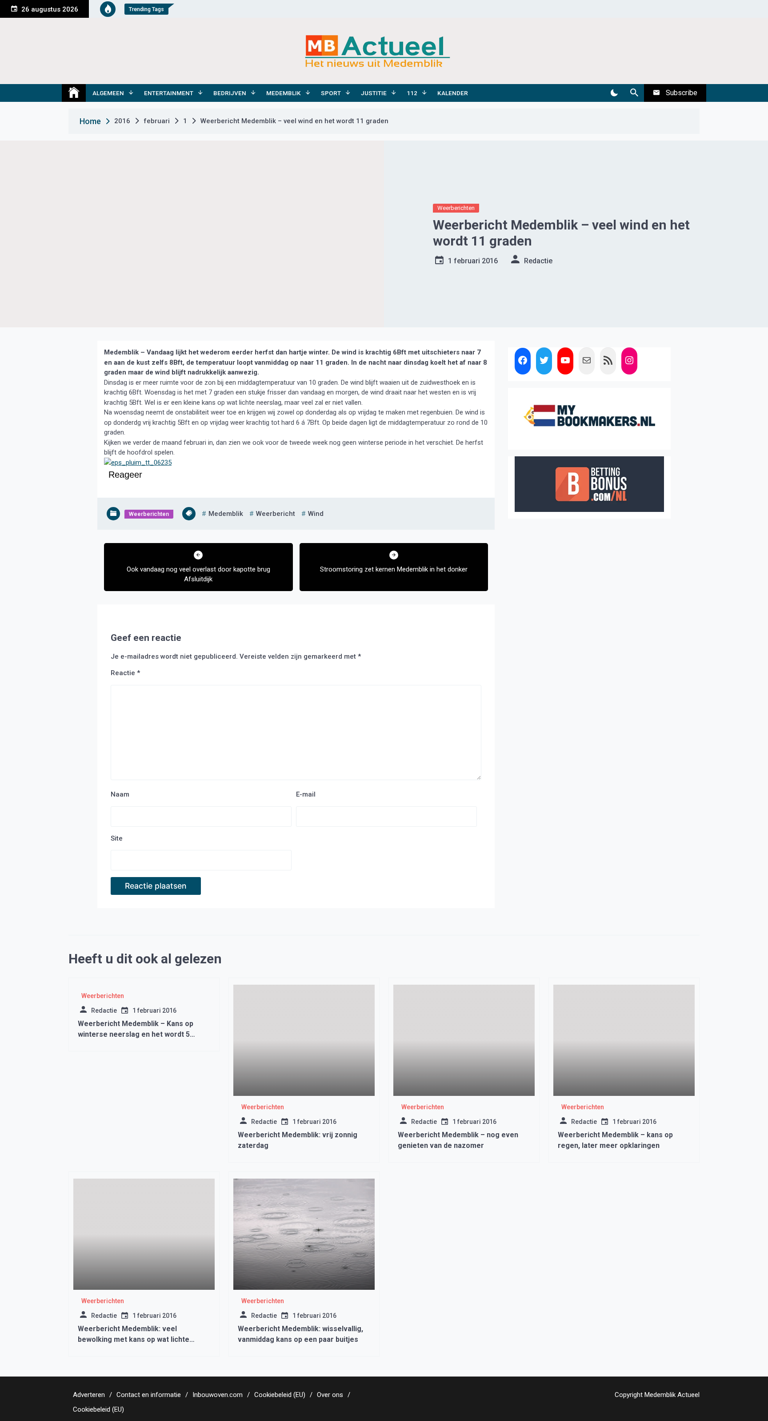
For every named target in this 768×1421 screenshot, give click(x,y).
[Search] (634, 93)
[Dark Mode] (614, 93)
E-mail (306, 794)
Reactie (125, 673)
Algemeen (108, 93)
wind (316, 514)
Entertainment (168, 93)
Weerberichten (456, 208)
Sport (331, 93)
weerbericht (275, 514)
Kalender (452, 93)
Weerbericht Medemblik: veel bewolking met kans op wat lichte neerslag (133, 1339)
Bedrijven (229, 93)
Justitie (374, 93)
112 (412, 93)
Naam (120, 794)
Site (117, 838)
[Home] (74, 93)
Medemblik (283, 93)
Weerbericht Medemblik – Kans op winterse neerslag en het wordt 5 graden (135, 1034)
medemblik (225, 514)
